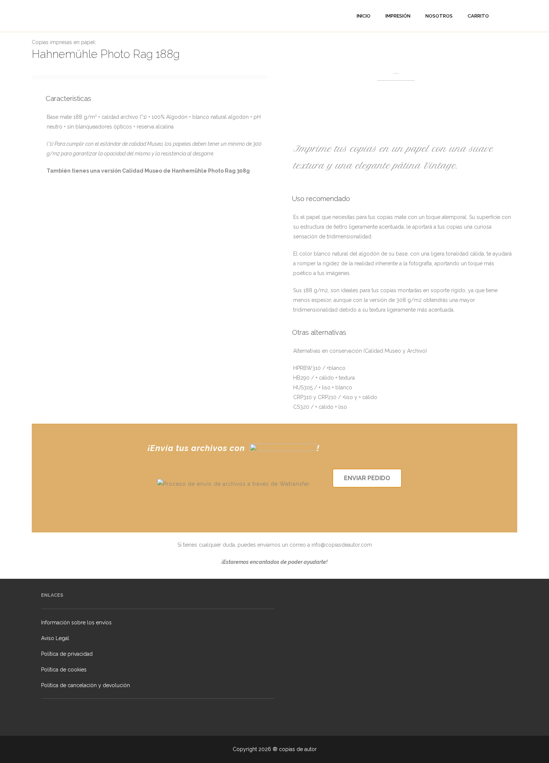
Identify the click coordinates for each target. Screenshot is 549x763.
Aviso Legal (55, 638)
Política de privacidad (67, 654)
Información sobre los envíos (76, 622)
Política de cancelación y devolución (85, 685)
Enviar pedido (367, 478)
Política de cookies (64, 670)
